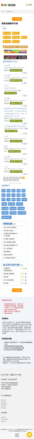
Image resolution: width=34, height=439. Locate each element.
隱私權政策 (4, 404)
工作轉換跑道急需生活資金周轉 (14, 126)
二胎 (8, 199)
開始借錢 (17, 19)
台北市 (6, 80)
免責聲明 (3, 402)
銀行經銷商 (22, 213)
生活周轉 (7, 156)
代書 (18, 195)
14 (23, 177)
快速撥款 (5, 213)
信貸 (18, 199)
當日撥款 (20, 204)
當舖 (23, 191)
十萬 (5, 167)
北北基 (7, 33)
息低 (13, 191)
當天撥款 (13, 213)
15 (4, 180)
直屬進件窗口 (6, 217)
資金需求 (11, 204)
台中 (5, 151)
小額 (13, 195)
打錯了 (6, 86)
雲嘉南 (16, 37)
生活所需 (7, 65)
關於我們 (3, 400)
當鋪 (8, 195)
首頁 (3, 11)
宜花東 (7, 41)
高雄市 (6, 141)
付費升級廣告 (4, 419)
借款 (8, 191)
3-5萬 (6, 136)
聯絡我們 (3, 421)
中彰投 (7, 37)
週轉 (5, 146)
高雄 (26, 128)
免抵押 (4, 204)
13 (19, 177)
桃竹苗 (16, 33)
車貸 (3, 199)
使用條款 (3, 406)
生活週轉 (7, 98)
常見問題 (3, 408)
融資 (23, 195)
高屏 (24, 37)
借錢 (18, 191)
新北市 (6, 70)
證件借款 (13, 208)
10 (10, 177)
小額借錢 (21, 208)
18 (14, 180)
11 (13, 177)
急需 (3, 195)
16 (8, 180)
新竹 (19, 90)
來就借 (24, 199)
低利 (3, 191)
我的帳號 (3, 417)
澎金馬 (16, 41)
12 (16, 177)
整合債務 (7, 75)
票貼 (13, 199)
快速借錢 (5, 208)
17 (11, 180)
